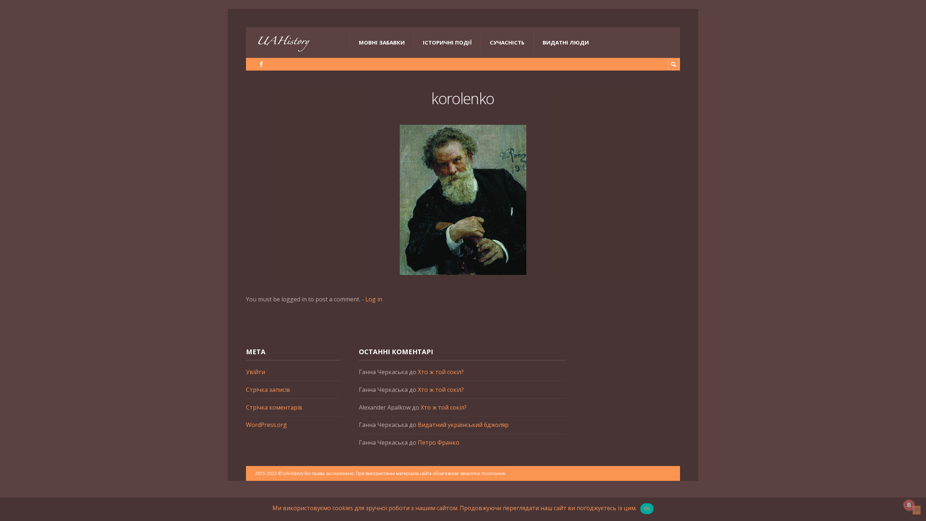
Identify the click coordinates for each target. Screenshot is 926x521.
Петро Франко (438, 442)
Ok (647, 508)
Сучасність (507, 42)
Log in (373, 299)
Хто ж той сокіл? (441, 372)
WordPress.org (266, 425)
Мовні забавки (382, 42)
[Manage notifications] (909, 505)
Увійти (255, 372)
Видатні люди (566, 42)
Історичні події (447, 42)
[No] (917, 510)
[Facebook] (261, 64)
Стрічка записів (268, 390)
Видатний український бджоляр (463, 425)
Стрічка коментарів (274, 407)
